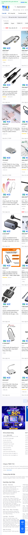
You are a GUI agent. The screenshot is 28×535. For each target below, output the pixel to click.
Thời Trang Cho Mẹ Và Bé (8, 486)
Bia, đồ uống (8, 503)
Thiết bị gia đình (15, 531)
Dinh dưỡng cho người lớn (11, 491)
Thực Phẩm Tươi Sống (9, 496)
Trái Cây (5, 498)
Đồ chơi (17, 486)
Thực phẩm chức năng (11, 519)
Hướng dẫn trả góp (7, 449)
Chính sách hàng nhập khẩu (9, 451)
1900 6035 (9, 470)
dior (8, 476)
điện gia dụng (16, 9)
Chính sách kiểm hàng (8, 445)
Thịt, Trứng (10, 498)
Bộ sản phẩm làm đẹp (11, 526)
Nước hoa (8, 525)
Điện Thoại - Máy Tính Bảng (10, 509)
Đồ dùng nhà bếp (7, 531)
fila (20, 478)
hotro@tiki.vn (15, 453)
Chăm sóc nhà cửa (11, 507)
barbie (23, 476)
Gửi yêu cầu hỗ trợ (7, 440)
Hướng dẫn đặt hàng (7, 442)
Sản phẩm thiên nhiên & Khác (11, 522)
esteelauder (13, 476)
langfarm (10, 478)
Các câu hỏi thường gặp (8, 438)
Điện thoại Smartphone (8, 511)
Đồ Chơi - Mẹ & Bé (8, 484)
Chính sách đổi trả (7, 447)
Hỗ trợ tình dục (14, 525)
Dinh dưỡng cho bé (10, 490)
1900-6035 (9, 435)
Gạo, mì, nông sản (10, 502)
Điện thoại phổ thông (10, 512)
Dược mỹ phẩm (15, 526)
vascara (5, 476)
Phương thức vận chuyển (8, 444)
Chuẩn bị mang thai (10, 494)
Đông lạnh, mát (12, 500)
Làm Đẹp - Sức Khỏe (8, 516)
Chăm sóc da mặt (7, 518)
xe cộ (22, 9)
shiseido (5, 478)
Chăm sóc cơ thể (10, 520)
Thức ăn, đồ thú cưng (10, 505)
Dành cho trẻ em (9, 504)
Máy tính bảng (9, 513)
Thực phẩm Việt (14, 499)
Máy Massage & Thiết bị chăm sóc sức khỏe (12, 521)
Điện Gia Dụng (7, 529)
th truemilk (18, 476)
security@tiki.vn (14, 455)
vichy (17, 478)
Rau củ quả (7, 499)
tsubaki (23, 478)
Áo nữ (24, 486)
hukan (14, 478)
